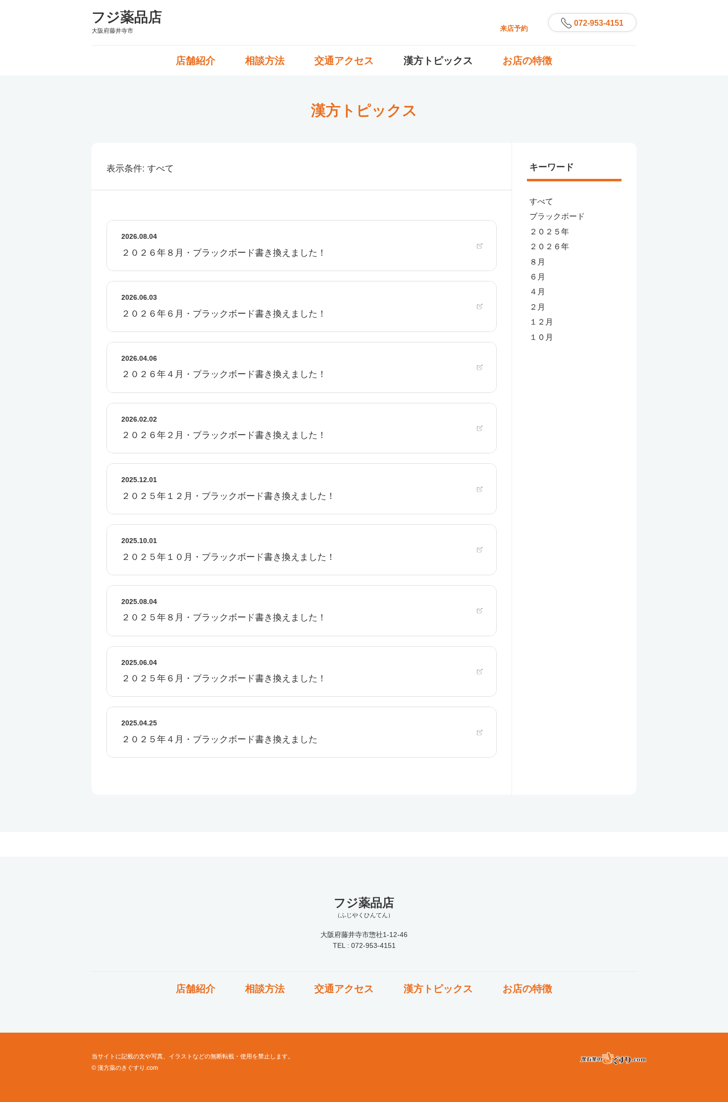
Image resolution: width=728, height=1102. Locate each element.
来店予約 (514, 28)
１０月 (541, 337)
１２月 (541, 322)
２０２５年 (549, 231)
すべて (541, 201)
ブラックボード (557, 216)
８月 (537, 262)
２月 (537, 307)
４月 (537, 291)
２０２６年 (549, 246)
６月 (537, 277)
